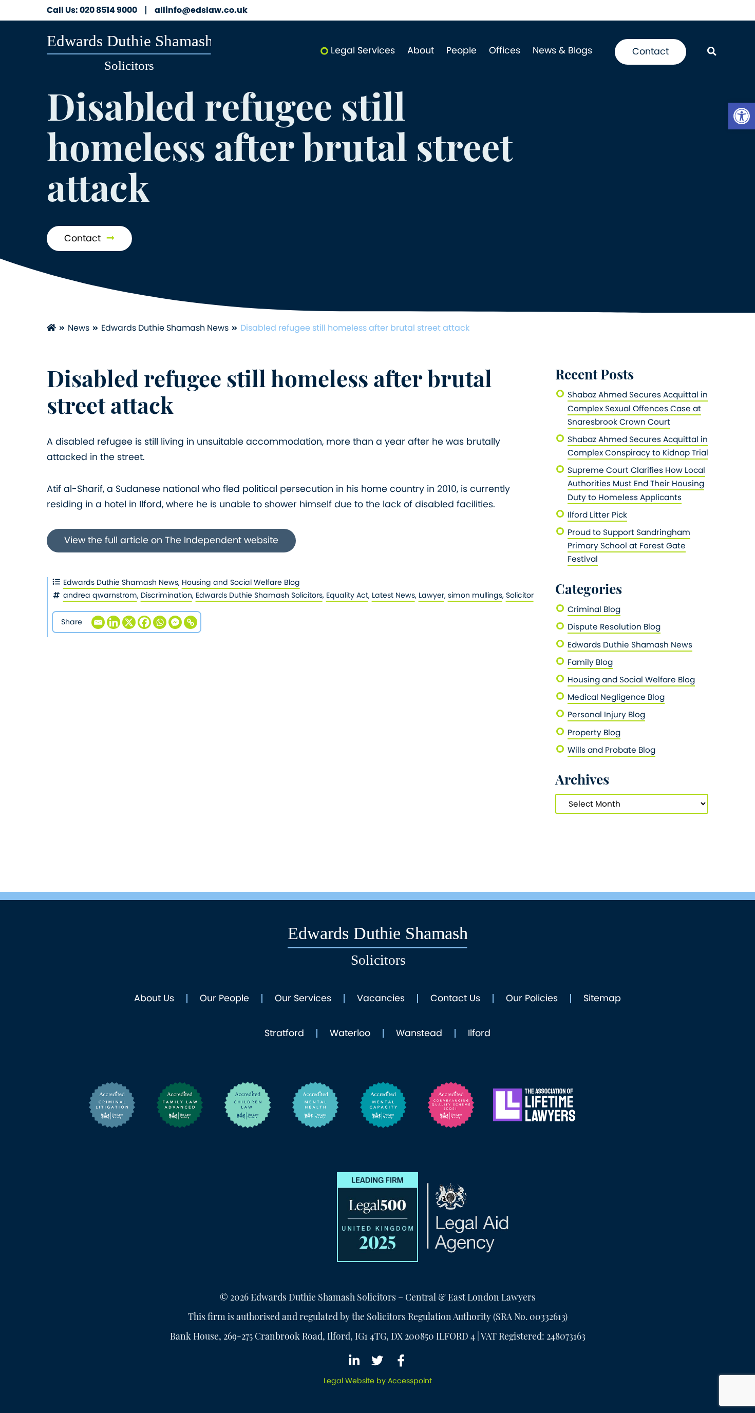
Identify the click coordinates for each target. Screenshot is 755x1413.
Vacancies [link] (381, 998)
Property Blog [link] (594, 732)
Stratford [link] (284, 1033)
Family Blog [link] (590, 662)
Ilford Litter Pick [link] (597, 514)
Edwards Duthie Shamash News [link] (165, 328)
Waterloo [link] (350, 1033)
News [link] (78, 328)
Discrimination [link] (166, 595)
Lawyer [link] (431, 595)
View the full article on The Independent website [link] (171, 540)
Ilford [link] (479, 1033)
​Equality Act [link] (347, 595)
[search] (712, 52)
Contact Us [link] (455, 998)
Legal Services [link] (363, 50)
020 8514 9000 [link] (92, 10)
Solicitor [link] (520, 595)
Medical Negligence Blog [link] (616, 697)
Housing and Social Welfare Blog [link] (241, 582)
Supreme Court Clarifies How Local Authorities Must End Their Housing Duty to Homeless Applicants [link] (636, 483)
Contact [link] (650, 51)
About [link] (420, 50)
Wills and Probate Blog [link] (611, 749)
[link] (741, 116)
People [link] (461, 50)
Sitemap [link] (602, 998)
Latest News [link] (393, 595)
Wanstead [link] (419, 1033)
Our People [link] (224, 998)
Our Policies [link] (532, 998)
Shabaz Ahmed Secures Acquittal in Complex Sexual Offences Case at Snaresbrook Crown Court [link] (638, 408)
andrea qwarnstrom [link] (100, 595)
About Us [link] (154, 998)
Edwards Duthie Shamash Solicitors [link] (259, 595)
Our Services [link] (303, 998)
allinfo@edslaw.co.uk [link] (201, 10)
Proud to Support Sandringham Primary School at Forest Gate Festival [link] (629, 545)
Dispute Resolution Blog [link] (614, 626)
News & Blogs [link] (562, 50)
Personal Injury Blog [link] (606, 714)
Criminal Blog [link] (594, 609)
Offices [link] (504, 50)
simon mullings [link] (475, 595)
